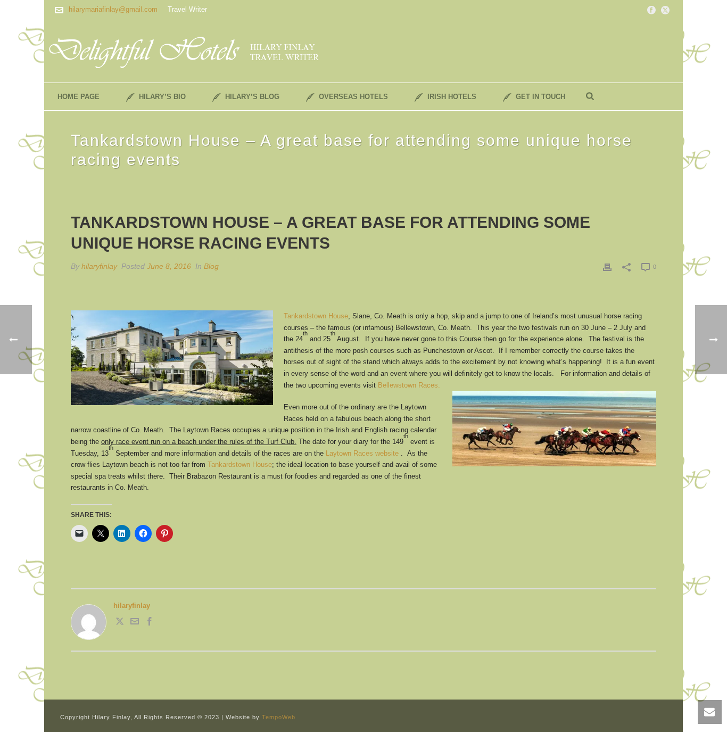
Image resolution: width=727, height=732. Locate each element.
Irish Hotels (451, 97)
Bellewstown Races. (409, 385)
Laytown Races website (363, 453)
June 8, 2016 (169, 266)
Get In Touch (540, 97)
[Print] (607, 267)
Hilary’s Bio (162, 97)
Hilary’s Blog (252, 97)
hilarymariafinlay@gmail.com (113, 9)
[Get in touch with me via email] (134, 623)
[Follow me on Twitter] (119, 623)
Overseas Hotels (353, 97)
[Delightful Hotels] (190, 51)
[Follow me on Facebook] (149, 623)
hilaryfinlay (99, 266)
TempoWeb (278, 717)
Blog (211, 266)
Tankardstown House (316, 316)
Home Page (78, 97)
